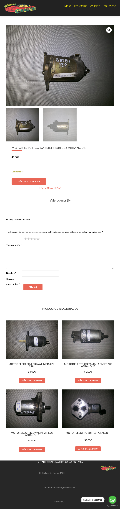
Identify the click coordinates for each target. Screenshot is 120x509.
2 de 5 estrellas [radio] (27, 238)
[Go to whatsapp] (112, 500)
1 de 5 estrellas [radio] (25, 238)
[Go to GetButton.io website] (113, 506)
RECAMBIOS (80, 6)
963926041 (60, 502)
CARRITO (95, 6)
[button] (109, 30)
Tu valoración (14, 245)
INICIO (67, 6)
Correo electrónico (13, 281)
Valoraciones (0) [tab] (60, 200)
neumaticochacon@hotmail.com (60, 487)
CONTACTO (109, 6)
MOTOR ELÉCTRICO (50, 187)
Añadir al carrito (29, 181)
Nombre (11, 273)
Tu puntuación (14, 239)
